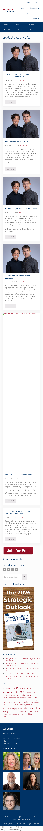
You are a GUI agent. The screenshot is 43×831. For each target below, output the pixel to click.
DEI (26, 695)
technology (12, 712)
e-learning (11, 697)
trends (17, 712)
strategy (5, 712)
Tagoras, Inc (9, 736)
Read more (11, 102)
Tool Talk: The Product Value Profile (18, 475)
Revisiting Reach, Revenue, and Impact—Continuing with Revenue (20, 75)
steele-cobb (32, 708)
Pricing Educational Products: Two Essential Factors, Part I (18, 512)
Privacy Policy (25, 817)
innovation (11, 700)
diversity (5, 697)
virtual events (13, 714)
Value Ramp (29, 711)
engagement (17, 697)
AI (12, 688)
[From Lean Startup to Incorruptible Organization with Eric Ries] (11, 801)
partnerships (6, 705)
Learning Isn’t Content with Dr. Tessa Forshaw (20, 673)
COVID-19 (6, 695)
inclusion (5, 700)
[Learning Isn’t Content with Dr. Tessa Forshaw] (31, 781)
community (33, 692)
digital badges (31, 695)
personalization (15, 705)
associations (9, 691)
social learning (9, 708)
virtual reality (21, 714)
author (19, 692)
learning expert (27, 700)
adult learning (7, 689)
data (23, 695)
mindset (31, 702)
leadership (18, 700)
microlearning (23, 702)
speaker (19, 708)
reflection (29, 705)
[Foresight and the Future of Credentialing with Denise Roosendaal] (11, 761)
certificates (27, 692)
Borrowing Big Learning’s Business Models (21, 209)
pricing (23, 704)
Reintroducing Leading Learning (17, 141)
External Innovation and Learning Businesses (17, 277)
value (22, 712)
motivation (36, 702)
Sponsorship (26, 819)
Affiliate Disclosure (12, 817)
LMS (9, 702)
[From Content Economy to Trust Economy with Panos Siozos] (11, 781)
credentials (12, 695)
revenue (35, 705)
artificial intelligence (23, 688)
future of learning (26, 697)
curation (18, 695)
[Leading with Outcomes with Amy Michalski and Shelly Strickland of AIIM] (31, 761)
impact (34, 697)
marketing (14, 702)
